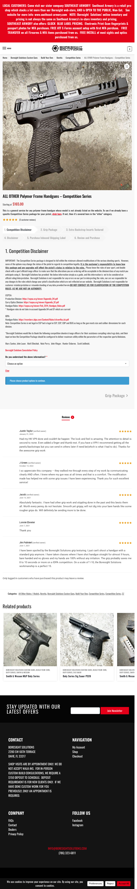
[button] (129, 48)
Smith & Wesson (23, 672)
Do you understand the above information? (42, 356)
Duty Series (11, 672)
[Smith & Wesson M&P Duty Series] (30, 639)
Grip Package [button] (50, 230)
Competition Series (73, 57)
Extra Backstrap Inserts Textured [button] (86, 230)
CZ (123, 593)
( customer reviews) (27, 220)
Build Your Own (47, 57)
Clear (7, 370)
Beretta (59, 57)
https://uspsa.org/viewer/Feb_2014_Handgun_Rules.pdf (42, 305)
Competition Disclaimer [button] (19, 230)
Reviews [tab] (67, 417)
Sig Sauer (77, 672)
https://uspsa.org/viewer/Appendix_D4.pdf (40, 298)
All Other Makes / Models (29, 593)
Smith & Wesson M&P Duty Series (23, 676)
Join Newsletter (114, 711)
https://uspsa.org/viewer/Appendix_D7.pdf (41, 302)
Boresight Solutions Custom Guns (24, 57)
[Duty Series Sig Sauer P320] (87, 639)
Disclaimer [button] (12, 238)
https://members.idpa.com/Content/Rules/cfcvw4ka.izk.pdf (44, 319)
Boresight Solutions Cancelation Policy (21, 350)
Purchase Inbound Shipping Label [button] (47, 238)
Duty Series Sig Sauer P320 (77, 676)
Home (5, 57)
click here (56, 214)
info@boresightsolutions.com (67, 848)
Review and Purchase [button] (88, 238)
